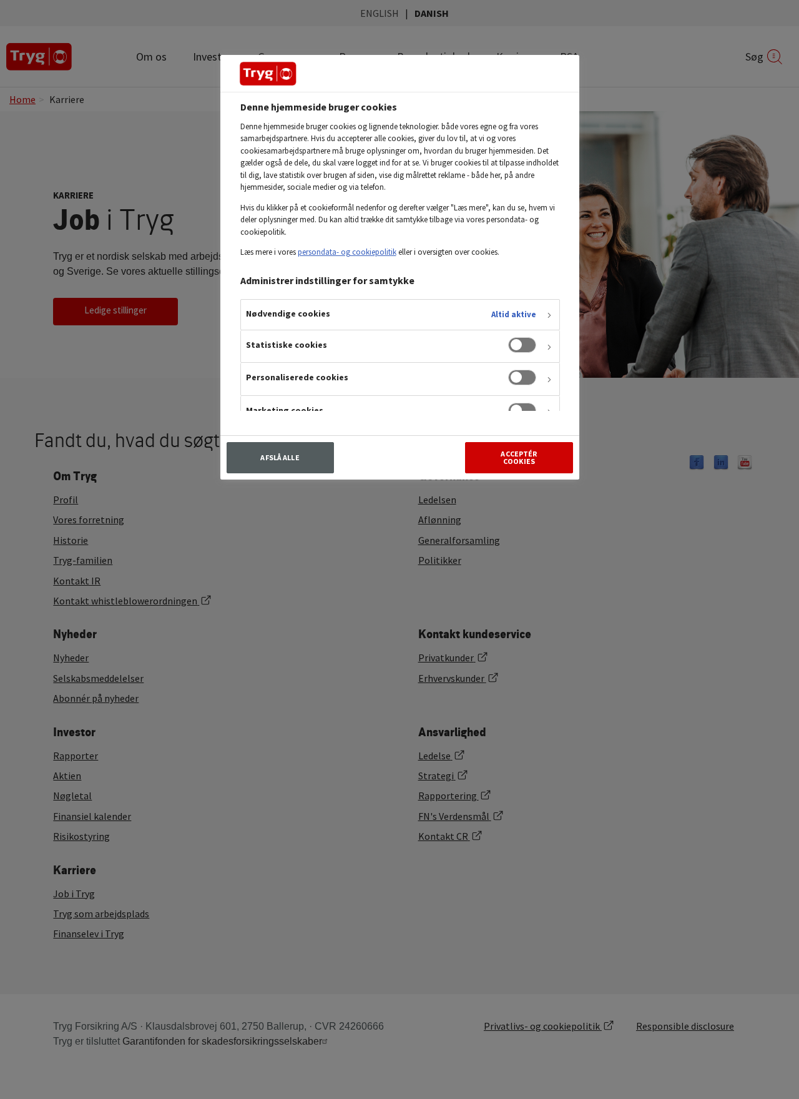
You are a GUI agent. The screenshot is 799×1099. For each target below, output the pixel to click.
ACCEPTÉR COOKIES (519, 457)
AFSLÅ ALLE (279, 457)
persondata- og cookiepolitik (347, 252)
